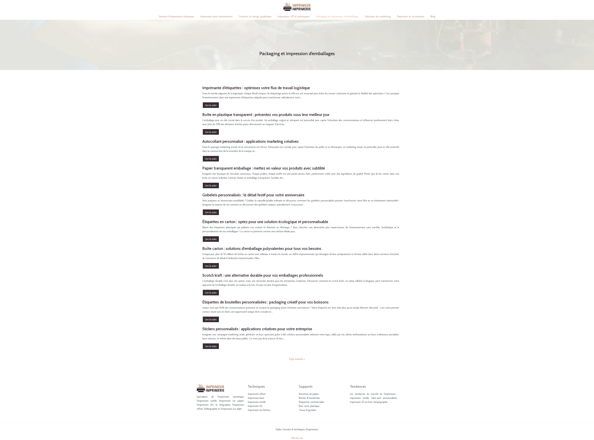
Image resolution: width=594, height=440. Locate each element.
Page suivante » (297, 358)
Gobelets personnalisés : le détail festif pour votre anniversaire (253, 195)
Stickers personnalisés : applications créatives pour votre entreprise (257, 329)
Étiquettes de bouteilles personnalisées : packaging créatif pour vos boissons (265, 302)
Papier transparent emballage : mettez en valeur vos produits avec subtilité (263, 168)
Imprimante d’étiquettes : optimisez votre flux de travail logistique (256, 87)
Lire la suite (211, 105)
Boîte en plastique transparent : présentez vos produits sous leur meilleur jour (265, 114)
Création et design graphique (255, 16)
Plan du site (297, 438)
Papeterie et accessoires (410, 16)
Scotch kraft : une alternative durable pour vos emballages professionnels (262, 275)
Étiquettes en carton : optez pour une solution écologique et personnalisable (265, 221)
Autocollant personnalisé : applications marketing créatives (250, 141)
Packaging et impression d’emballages (337, 16)
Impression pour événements (216, 16)
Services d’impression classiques (176, 16)
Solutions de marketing (378, 16)
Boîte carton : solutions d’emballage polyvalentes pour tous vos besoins (261, 248)
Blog (432, 16)
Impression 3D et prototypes (294, 16)
